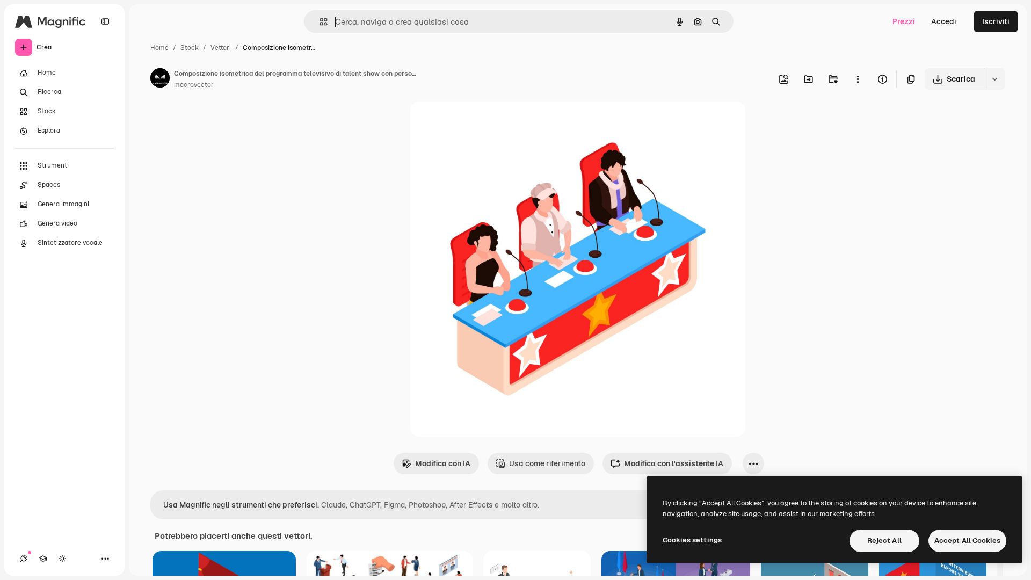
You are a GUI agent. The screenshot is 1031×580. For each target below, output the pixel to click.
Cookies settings (692, 540)
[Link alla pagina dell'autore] (160, 79)
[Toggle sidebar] (105, 21)
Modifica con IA (442, 463)
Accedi (943, 21)
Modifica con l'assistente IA (673, 463)
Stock (189, 48)
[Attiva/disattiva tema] (62, 558)
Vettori (220, 48)
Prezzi (903, 21)
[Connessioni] (23, 558)
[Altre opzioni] (857, 79)
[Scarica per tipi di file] (994, 79)
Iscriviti (996, 21)
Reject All (884, 540)
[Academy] (43, 558)
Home (159, 48)
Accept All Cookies (967, 540)
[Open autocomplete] (319, 22)
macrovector (194, 85)
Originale (481, 122)
